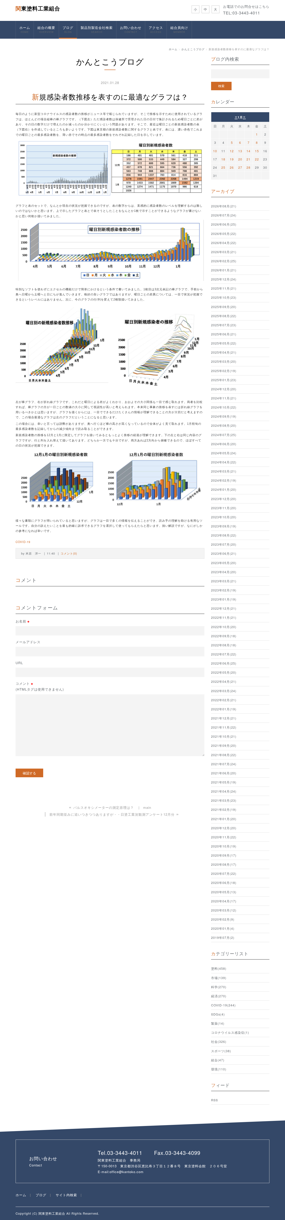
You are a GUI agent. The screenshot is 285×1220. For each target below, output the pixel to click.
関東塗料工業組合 (38, 8)
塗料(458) (218, 968)
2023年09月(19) (223, 526)
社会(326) (218, 1041)
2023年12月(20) (223, 499)
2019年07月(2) (222, 937)
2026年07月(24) (223, 215)
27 (240, 167)
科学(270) (218, 987)
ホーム (24, 29)
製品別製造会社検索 (97, 29)
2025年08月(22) (223, 316)
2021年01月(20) (223, 819)
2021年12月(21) (223, 718)
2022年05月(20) (223, 672)
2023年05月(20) (223, 563)
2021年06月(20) (223, 773)
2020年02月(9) (222, 919)
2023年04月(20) (223, 572)
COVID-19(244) (223, 1005)
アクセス (156, 29)
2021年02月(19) (223, 809)
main (147, 807)
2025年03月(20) (223, 361)
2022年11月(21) (223, 617)
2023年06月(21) (223, 553)
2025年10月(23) (223, 297)
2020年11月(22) (223, 837)
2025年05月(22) (223, 343)
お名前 (23, 621)
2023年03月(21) (223, 581)
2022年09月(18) (223, 636)
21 (248, 159)
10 (215, 151)
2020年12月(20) (223, 828)
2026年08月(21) (223, 206)
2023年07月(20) (223, 544)
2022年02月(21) (223, 700)
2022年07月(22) (223, 654)
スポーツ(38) (221, 1051)
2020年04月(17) (223, 901)
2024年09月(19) (223, 416)
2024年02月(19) (223, 480)
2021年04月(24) (223, 791)
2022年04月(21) (223, 681)
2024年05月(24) (223, 453)
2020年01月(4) (222, 928)
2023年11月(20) (223, 508)
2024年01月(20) (223, 489)
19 (232, 159)
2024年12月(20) (223, 389)
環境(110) (218, 1069)
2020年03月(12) (223, 910)
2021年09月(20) (223, 745)
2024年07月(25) (223, 435)
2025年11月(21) (223, 288)
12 (232, 151)
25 (223, 167)
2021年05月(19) (223, 782)
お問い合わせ (130, 29)
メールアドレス (28, 641)
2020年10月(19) (223, 846)
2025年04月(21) (223, 352)
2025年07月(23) (223, 325)
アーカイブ (222, 191)
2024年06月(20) (223, 444)
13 (240, 151)
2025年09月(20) (223, 306)
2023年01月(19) (223, 599)
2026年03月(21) (223, 252)
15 (257, 151)
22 (257, 159)
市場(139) (218, 978)
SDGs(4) (218, 1014)
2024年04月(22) (223, 462)
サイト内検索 (66, 1194)
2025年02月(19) (223, 371)
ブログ (68, 29)
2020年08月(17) (223, 864)
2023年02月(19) (223, 590)
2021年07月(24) (223, 764)
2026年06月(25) (223, 224)
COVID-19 (23, 542)
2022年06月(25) (223, 663)
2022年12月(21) (223, 608)
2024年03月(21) (223, 471)
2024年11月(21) (223, 398)
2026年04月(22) (223, 242)
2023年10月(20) (223, 517)
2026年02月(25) (223, 261)
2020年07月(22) (223, 873)
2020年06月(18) (223, 882)
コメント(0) (69, 553)
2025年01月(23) (223, 380)
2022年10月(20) (223, 627)
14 (248, 151)
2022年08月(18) (223, 645)
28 (248, 167)
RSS (214, 1100)
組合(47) (217, 1060)
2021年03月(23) (223, 800)
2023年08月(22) (223, 535)
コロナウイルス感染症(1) (230, 1032)
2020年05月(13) (223, 892)
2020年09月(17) (223, 855)
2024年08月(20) (223, 425)
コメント (40, 686)
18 (223, 159)
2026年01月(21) (223, 270)
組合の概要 (46, 29)
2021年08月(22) (223, 755)
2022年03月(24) (223, 691)
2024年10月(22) (223, 407)
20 (240, 159)
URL (19, 662)
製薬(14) (217, 1023)
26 (232, 167)
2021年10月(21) (223, 736)
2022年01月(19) (223, 709)
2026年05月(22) (223, 233)
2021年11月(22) (223, 727)
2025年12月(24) (223, 279)
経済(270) (218, 996)
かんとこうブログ (193, 49)
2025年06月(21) (223, 334)
